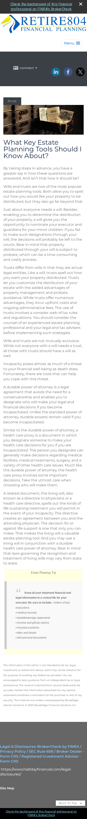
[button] (72, 43)
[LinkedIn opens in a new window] (55, 74)
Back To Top (68, 803)
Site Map (7, 788)
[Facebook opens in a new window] (68, 74)
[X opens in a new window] (80, 74)
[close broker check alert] (81, 4)
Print (12, 101)
